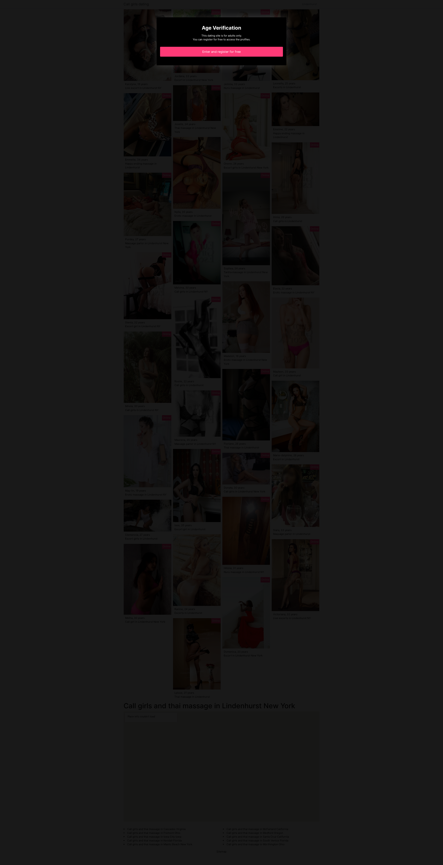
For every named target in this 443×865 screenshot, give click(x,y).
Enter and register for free (221, 52)
